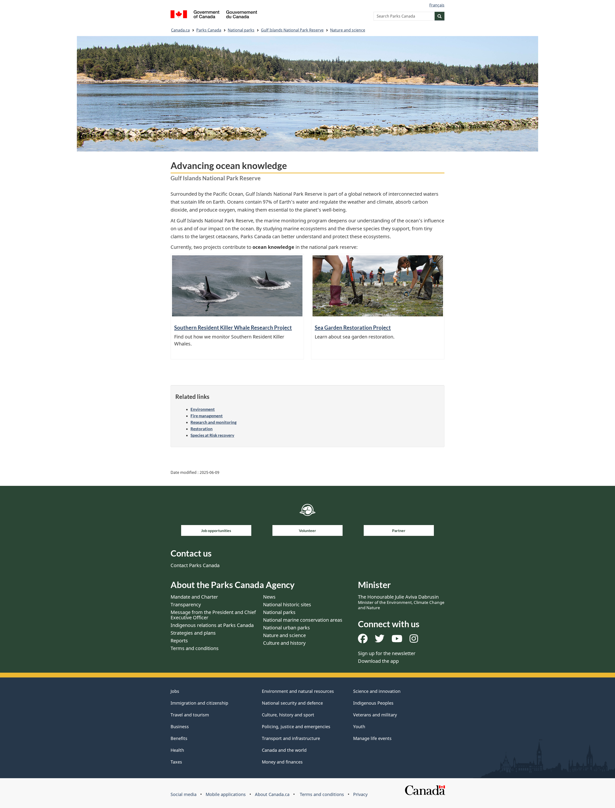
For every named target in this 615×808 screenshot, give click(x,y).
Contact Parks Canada (195, 565)
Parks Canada (208, 30)
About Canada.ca (272, 794)
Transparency (186, 604)
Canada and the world (284, 750)
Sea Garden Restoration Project (353, 327)
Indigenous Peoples (373, 703)
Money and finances (282, 762)
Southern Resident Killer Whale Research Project (233, 327)
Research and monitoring (214, 422)
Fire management (207, 415)
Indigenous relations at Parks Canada (212, 625)
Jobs (175, 691)
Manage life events (372, 738)
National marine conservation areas (302, 620)
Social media (184, 794)
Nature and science (347, 30)
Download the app (378, 661)
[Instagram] (414, 640)
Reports (179, 640)
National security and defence (292, 703)
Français (436, 5)
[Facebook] (363, 640)
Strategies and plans (193, 633)
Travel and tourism (190, 715)
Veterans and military (375, 715)
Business (180, 726)
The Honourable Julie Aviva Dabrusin (401, 602)
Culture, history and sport (288, 715)
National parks (241, 30)
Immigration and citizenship (199, 703)
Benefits (179, 738)
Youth (359, 726)
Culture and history (284, 643)
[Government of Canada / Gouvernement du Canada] (214, 15)
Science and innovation (376, 691)
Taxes (176, 762)
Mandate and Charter (194, 597)
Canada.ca (180, 30)
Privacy (360, 794)
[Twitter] (379, 640)
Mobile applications (226, 794)
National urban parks (286, 627)
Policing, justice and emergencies (296, 726)
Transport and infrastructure (291, 738)
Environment (203, 409)
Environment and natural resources (298, 691)
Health (177, 750)
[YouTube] (397, 640)
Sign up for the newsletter (386, 653)
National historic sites (287, 604)
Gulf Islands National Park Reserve (292, 30)
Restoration (202, 428)
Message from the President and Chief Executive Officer (213, 615)
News (269, 597)
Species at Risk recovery (212, 435)
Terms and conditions (195, 648)
